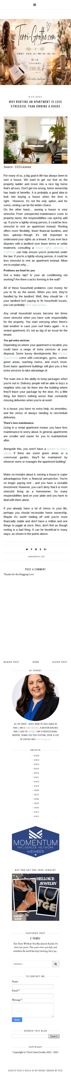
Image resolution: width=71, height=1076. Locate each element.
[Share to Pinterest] (36, 549)
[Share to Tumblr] (40, 549)
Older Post (59, 662)
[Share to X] (27, 549)
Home (36, 662)
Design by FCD (54, 1070)
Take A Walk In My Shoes (31, 1070)
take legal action (35, 304)
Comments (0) (36, 557)
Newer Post (11, 662)
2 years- (35, 938)
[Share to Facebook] (31, 549)
